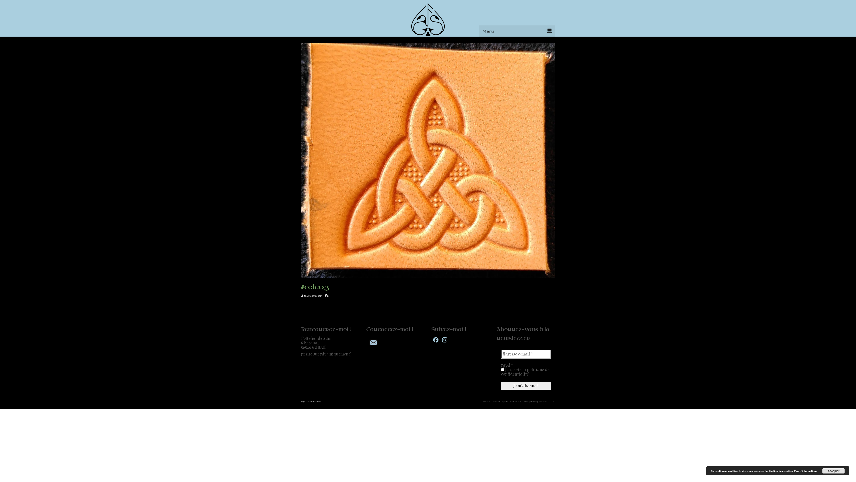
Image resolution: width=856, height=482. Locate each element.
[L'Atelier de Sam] (428, 19)
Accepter (834, 471)
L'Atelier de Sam (314, 295)
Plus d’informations (805, 471)
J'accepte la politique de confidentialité (525, 372)
